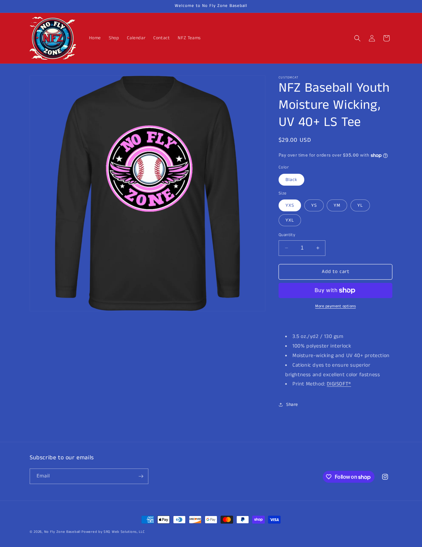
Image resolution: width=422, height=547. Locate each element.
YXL (290, 220)
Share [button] (292, 404)
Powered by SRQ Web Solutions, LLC (113, 531)
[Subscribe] (141, 476)
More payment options (335, 306)
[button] (357, 38)
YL (360, 205)
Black (291, 179)
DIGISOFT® (339, 384)
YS (314, 205)
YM (337, 205)
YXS (290, 205)
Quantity (287, 235)
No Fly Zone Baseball (62, 531)
